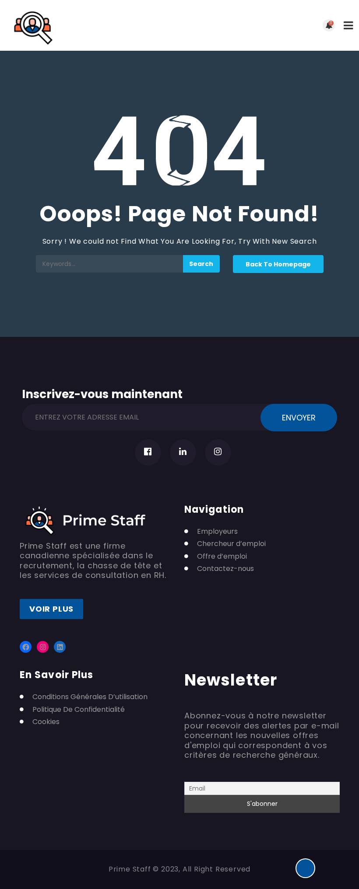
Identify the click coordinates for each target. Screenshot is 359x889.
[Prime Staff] (93, 25)
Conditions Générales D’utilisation (90, 697)
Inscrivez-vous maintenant (102, 392)
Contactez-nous (225, 569)
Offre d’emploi (222, 556)
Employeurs (217, 531)
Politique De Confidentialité (78, 709)
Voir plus (51, 608)
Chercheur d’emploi (231, 544)
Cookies (46, 722)
